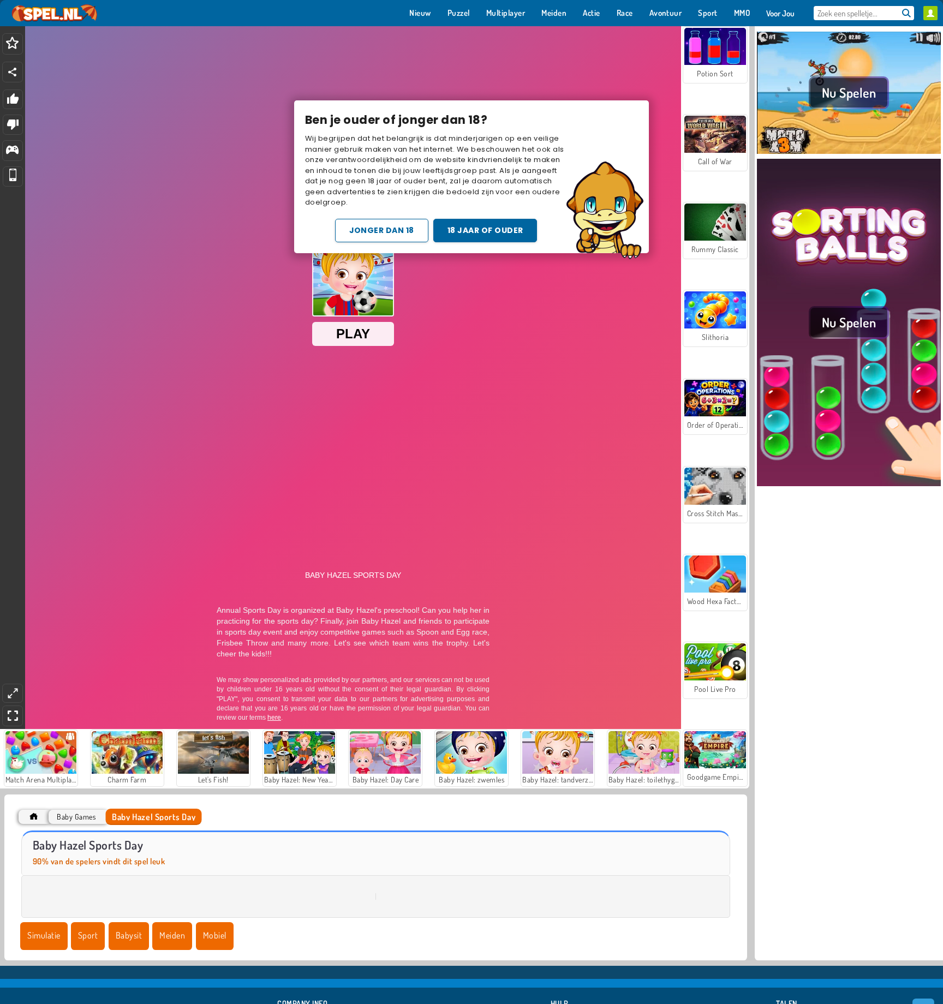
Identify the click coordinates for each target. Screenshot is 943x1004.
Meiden (172, 935)
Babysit (129, 935)
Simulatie (43, 935)
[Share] (12, 72)
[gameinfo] (12, 151)
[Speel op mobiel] (13, 176)
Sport (88, 935)
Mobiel (214, 935)
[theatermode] (12, 693)
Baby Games (76, 816)
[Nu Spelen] (849, 152)
